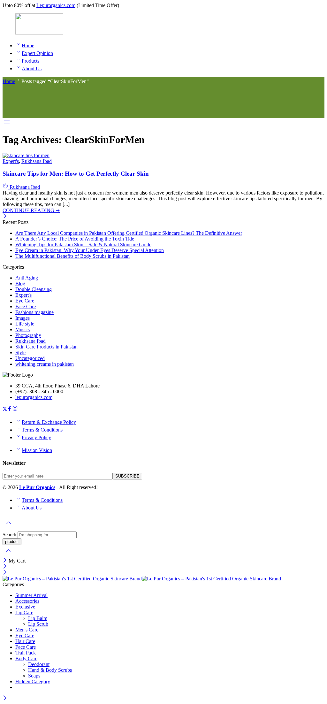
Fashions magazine (34, 312)
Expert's (11, 161)
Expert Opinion (37, 53)
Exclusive (25, 606)
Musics (22, 329)
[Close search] (8, 554)
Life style (24, 323)
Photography (28, 335)
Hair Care (25, 641)
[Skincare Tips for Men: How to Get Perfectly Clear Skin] (26, 155)
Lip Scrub (38, 624)
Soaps (34, 675)
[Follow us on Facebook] (9, 409)
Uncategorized (30, 358)
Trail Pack (25, 652)
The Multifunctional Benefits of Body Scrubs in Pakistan (72, 256)
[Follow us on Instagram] (15, 409)
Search (10, 534)
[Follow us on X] (5, 409)
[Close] (5, 216)
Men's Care (26, 629)
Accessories (27, 601)
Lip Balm (37, 618)
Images (22, 318)
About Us (32, 68)
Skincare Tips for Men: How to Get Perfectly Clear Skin (76, 173)
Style (20, 352)
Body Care (26, 658)
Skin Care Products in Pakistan (46, 346)
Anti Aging (26, 277)
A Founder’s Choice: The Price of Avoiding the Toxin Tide (74, 238)
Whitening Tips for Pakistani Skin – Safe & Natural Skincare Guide (83, 244)
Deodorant (38, 664)
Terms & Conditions (42, 429)
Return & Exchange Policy (49, 422)
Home (28, 45)
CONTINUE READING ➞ (31, 210)
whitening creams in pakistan (44, 364)
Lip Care (24, 612)
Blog (20, 283)
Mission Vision (37, 450)
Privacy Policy (36, 437)
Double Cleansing (33, 289)
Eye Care (24, 300)
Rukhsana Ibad (36, 161)
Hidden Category (32, 681)
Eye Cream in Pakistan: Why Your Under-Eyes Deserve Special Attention (89, 250)
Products (30, 61)
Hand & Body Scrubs (50, 670)
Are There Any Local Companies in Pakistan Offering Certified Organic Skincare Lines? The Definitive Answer (128, 233)
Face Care (25, 306)
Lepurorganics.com (55, 5)
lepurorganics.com (33, 397)
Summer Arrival (31, 595)
